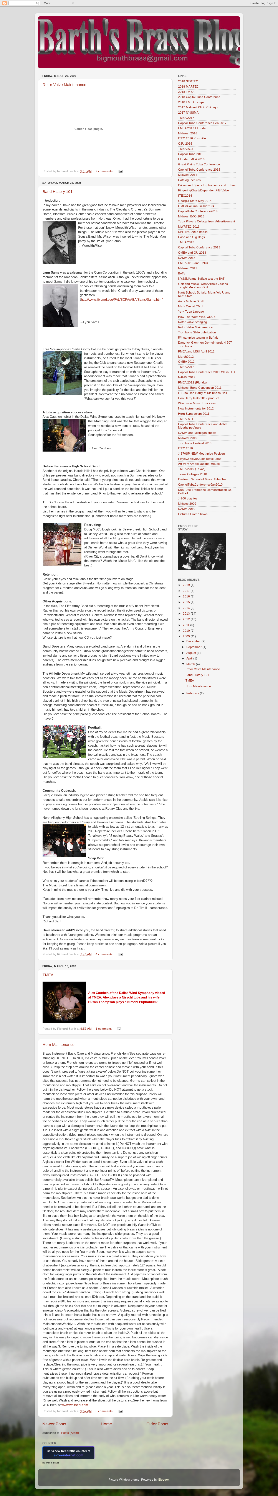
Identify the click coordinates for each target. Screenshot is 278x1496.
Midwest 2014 (187, 174)
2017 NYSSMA (188, 112)
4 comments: (105, 954)
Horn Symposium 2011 (193, 413)
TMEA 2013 (186, 242)
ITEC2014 (185, 195)
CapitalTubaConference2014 (198, 211)
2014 (187, 608)
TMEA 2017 (186, 117)
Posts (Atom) (70, 1432)
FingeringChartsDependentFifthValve (203, 190)
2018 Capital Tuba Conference (199, 97)
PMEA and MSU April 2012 (196, 351)
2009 (187, 636)
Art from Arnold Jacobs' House (199, 463)
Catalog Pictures (189, 180)
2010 (187, 630)
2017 (187, 590)
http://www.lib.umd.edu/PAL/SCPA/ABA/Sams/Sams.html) (122, 299)
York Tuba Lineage (191, 311)
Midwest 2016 (187, 133)
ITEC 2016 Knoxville (192, 138)
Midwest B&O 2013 (191, 216)
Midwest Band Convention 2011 (200, 387)
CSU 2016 (185, 143)
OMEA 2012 (186, 361)
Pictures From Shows (192, 514)
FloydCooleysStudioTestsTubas (199, 458)
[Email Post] (120, 171)
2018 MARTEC (188, 86)
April (189, 658)
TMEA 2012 (186, 367)
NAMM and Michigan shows (197, 432)
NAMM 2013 (186, 257)
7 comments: (105, 171)
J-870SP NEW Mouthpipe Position (201, 453)
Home (106, 1424)
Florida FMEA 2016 (191, 159)
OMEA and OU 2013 (192, 252)
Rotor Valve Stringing (192, 322)
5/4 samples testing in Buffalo (198, 337)
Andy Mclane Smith (191, 301)
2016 (187, 596)
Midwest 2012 (187, 268)
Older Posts (157, 1424)
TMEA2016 (186, 148)
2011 (186, 625)
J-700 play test (188, 498)
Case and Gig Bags (191, 237)
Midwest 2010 (187, 438)
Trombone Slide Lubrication (197, 332)
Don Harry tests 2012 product (198, 398)
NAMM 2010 (186, 509)
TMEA (48, 975)
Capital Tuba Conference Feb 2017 (202, 123)
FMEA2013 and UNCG (193, 263)
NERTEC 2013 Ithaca (193, 231)
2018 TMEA (186, 91)
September (194, 647)
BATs (181, 273)
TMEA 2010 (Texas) (191, 469)
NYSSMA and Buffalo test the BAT (201, 278)
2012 (187, 619)
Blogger (163, 1479)
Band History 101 (58, 191)
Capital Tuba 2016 (190, 154)
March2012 (186, 356)
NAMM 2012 (186, 377)
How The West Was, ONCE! (197, 316)
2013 (187, 613)
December (194, 641)
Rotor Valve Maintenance (64, 85)
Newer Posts (54, 1424)
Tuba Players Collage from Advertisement (206, 221)
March (191, 664)
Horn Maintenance (58, 1044)
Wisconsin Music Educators (197, 403)
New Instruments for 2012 (196, 408)
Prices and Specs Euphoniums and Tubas (206, 185)
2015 (187, 602)
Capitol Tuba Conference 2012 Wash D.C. (207, 372)
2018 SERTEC (188, 81)
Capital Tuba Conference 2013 (199, 247)
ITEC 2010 (185, 448)
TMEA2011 (185, 419)
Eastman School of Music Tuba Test (202, 479)
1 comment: (104, 1028)
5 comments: (105, 1411)
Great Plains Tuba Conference (199, 164)
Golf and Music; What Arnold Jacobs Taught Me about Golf (203, 285)
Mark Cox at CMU (190, 306)
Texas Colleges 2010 (192, 474)
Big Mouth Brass (50, 1463)
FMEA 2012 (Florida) (192, 382)
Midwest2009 (187, 503)
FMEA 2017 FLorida (192, 128)
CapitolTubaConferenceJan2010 (200, 484)
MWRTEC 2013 (189, 226)
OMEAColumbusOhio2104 (196, 206)
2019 (187, 585)
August (191, 652)
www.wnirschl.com (74, 1405)
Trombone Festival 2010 (195, 443)
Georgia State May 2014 (195, 200)
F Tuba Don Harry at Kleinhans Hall (202, 393)
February (193, 693)
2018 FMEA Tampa (191, 102)
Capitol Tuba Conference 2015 (199, 169)
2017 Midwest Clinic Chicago (198, 107)
